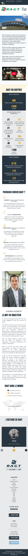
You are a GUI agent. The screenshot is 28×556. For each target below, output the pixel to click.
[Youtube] (15, 509)
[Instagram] (13, 509)
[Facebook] (11, 509)
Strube (10, 59)
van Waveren (5, 61)
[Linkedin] (17, 509)
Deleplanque (5, 59)
